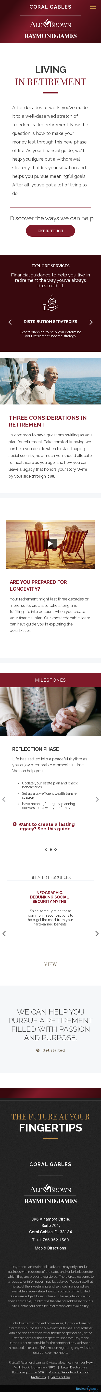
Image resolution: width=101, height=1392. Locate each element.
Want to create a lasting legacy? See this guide (46, 826)
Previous (9, 322)
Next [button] (97, 799)
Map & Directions (50, 1248)
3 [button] (55, 849)
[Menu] (90, 6)
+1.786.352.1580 (53, 1239)
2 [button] (51, 849)
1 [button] (46, 849)
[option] (50, 578)
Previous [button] (3, 799)
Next (91, 322)
